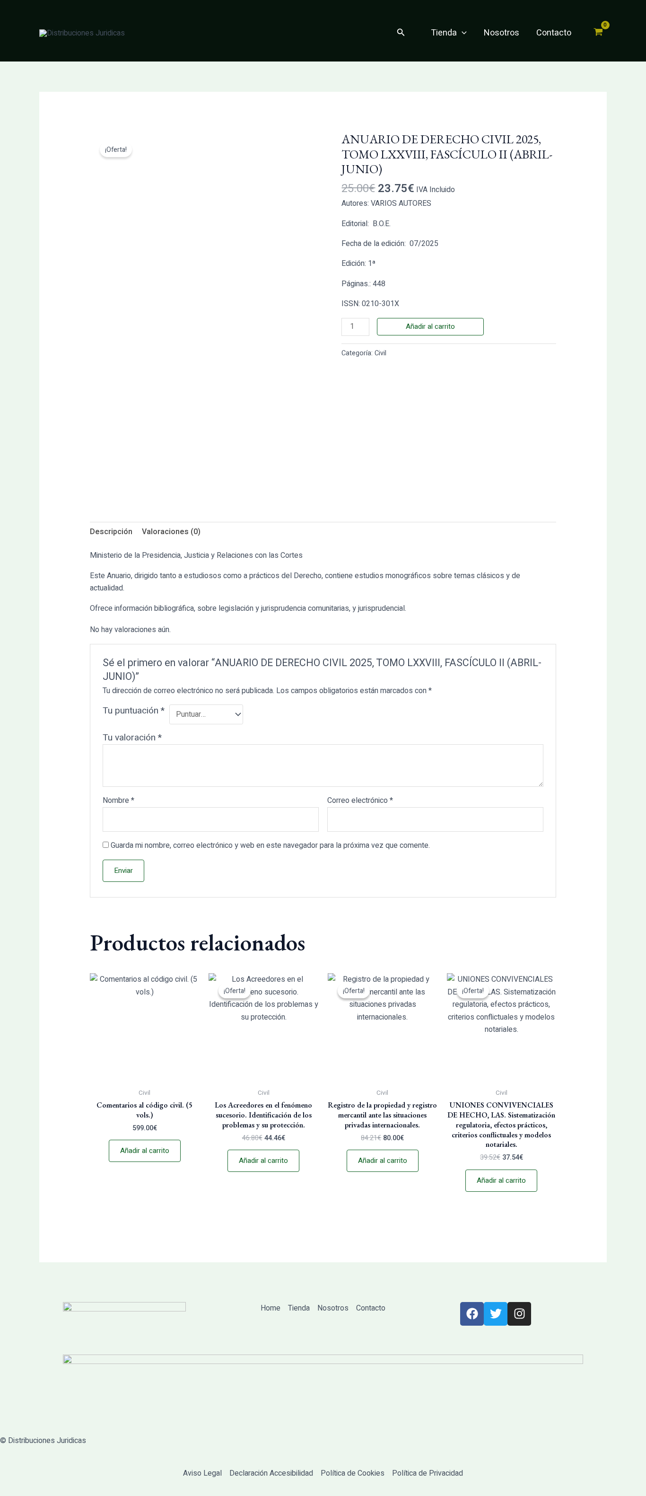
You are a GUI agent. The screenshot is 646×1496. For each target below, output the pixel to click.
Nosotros (501, 32)
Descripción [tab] (111, 531)
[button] (401, 33)
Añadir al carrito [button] (144, 1150)
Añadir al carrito (430, 326)
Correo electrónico (360, 800)
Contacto (553, 32)
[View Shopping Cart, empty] (598, 33)
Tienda (444, 32)
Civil (380, 353)
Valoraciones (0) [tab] (171, 531)
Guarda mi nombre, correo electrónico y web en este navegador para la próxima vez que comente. (270, 845)
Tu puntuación (134, 710)
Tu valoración (132, 737)
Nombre (118, 800)
